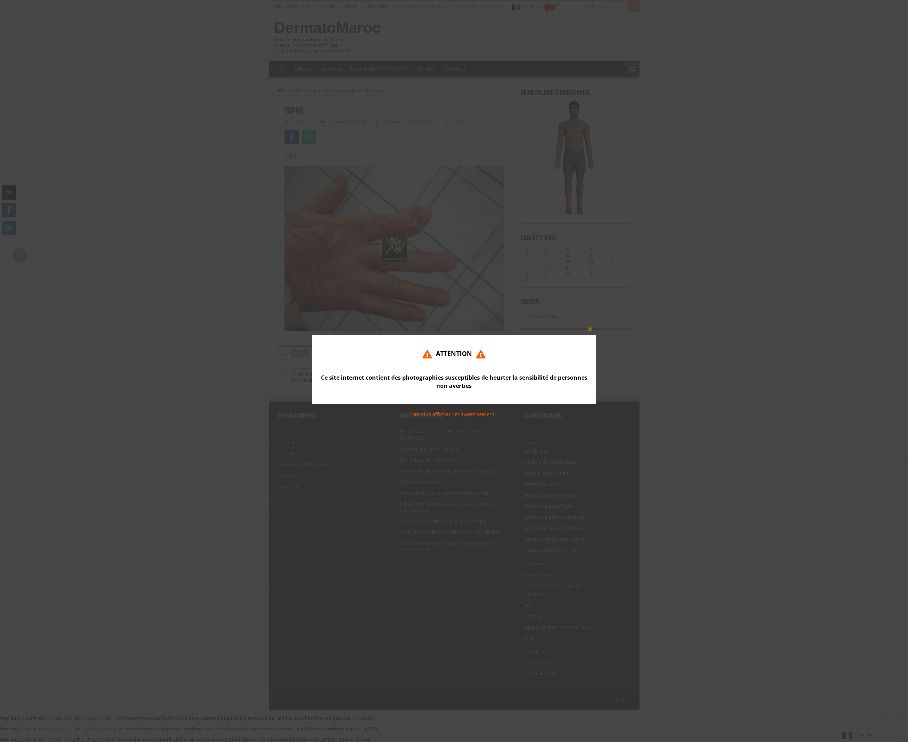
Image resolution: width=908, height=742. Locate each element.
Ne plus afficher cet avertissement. (454, 414)
